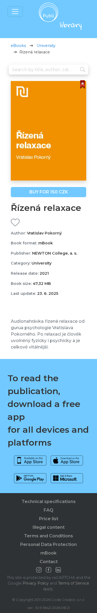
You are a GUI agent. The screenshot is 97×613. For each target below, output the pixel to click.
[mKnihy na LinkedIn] (58, 569)
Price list (48, 518)
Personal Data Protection (48, 544)
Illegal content (49, 527)
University (46, 45)
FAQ (48, 510)
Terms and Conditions (48, 535)
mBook (48, 553)
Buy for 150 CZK (48, 191)
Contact (49, 561)
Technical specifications (49, 501)
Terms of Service (73, 583)
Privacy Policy (36, 583)
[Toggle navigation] (15, 11)
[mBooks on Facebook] (48, 569)
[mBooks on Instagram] (38, 569)
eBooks (18, 45)
